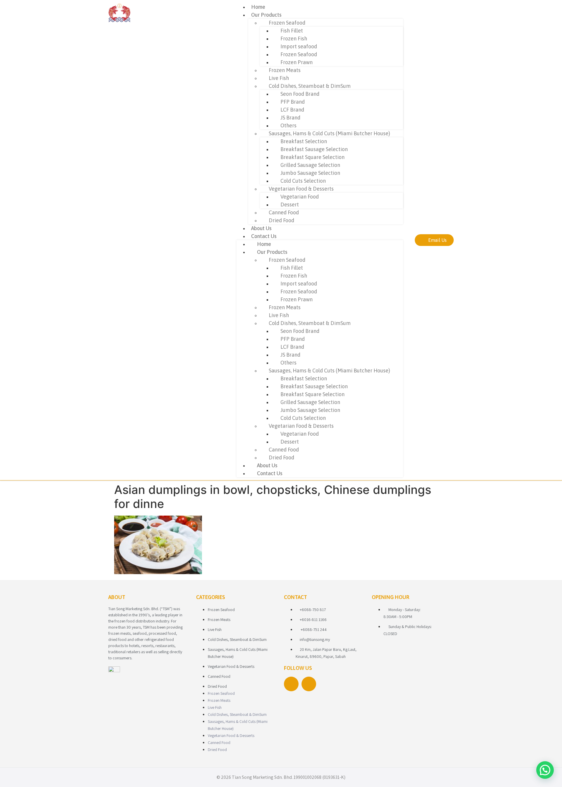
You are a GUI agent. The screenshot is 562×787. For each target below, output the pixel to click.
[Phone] (291, 684)
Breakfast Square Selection (312, 157)
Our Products (266, 15)
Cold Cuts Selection (303, 181)
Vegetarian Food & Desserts (301, 189)
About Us (261, 228)
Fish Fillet (291, 31)
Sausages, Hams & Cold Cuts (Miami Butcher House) (329, 133)
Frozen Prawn (296, 62)
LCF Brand (292, 110)
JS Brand (290, 117)
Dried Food (281, 220)
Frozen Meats (285, 70)
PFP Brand (292, 102)
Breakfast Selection (303, 141)
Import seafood (298, 46)
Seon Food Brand (299, 94)
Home (258, 7)
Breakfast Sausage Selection (314, 149)
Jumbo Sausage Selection (310, 173)
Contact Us (264, 236)
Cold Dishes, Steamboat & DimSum (310, 86)
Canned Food (284, 212)
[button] (545, 770)
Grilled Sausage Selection (310, 165)
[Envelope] (308, 684)
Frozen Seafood (287, 23)
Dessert (289, 204)
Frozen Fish (293, 38)
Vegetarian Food (299, 197)
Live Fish (279, 78)
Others (288, 125)
